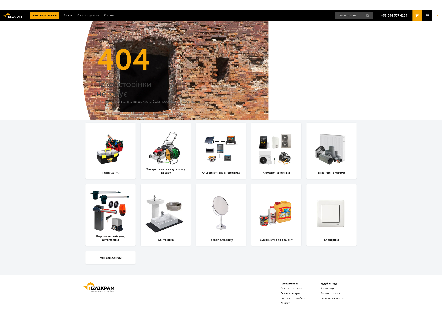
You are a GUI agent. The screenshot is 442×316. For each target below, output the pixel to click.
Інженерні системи (331, 172)
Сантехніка (166, 239)
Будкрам (12, 15)
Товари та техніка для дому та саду (165, 170)
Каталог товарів (43, 15)
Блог (66, 15)
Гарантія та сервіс (291, 293)
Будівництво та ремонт (276, 239)
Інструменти (110, 172)
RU (427, 15)
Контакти (109, 15)
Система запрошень (332, 298)
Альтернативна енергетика (221, 172)
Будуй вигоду (328, 283)
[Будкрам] (98, 293)
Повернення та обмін (293, 298)
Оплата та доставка (88, 15)
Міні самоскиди (111, 258)
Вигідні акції (327, 288)
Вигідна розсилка (330, 293)
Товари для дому (221, 239)
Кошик (416, 12)
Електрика (331, 239)
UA (437, 15)
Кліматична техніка (276, 172)
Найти (369, 16)
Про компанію (289, 283)
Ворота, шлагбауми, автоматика (110, 238)
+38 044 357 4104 (394, 15)
